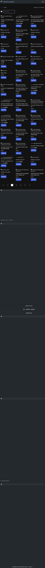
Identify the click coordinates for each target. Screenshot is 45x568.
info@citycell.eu (29, 312)
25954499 (33, 309)
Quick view (3, 25)
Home (2, 7)
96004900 (28, 309)
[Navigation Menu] (43, 2)
